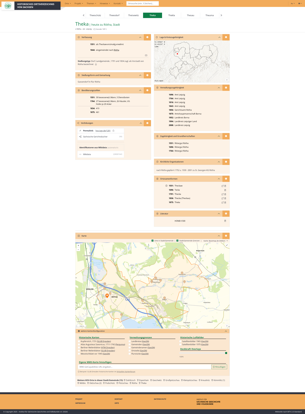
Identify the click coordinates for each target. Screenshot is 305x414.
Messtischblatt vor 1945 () (95, 353)
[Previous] (84, 15)
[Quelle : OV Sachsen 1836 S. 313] (225, 198)
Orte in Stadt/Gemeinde (163, 241)
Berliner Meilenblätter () (98, 347)
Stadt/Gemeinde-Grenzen (189, 241)
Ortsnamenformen (168, 178)
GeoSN (106, 353)
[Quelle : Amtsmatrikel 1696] (225, 190)
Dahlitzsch (130, 380)
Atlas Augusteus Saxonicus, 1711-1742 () (103, 344)
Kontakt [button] (117, 3)
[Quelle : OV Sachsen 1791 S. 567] (225, 194)
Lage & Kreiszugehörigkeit (171, 37)
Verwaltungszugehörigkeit (172, 87)
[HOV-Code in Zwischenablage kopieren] (95, 29)
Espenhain (144, 380)
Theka (143, 383)
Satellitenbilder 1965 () (195, 341)
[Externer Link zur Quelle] (222, 185)
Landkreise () (140, 341)
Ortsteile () (139, 350)
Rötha (116, 50)
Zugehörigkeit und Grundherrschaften (177, 136)
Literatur (164, 213)
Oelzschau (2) (95, 383)
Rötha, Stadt (112, 24)
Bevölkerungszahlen (91, 90)
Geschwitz (157, 380)
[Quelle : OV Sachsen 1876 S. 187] (225, 202)
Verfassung (87, 37)
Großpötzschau (172, 380)
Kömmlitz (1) (219, 380)
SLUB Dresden (103, 341)
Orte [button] (67, 3)
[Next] (221, 15)
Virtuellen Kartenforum (126, 371)
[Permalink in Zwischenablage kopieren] (113, 130)
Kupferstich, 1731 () (96, 341)
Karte (84, 236)
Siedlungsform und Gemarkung (96, 75)
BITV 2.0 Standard (294, 412)
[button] (225, 186)
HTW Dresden (108, 347)
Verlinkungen (87, 123)
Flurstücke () (140, 353)
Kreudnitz (205, 380)
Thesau (190, 15)
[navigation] (152, 15)
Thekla (171, 15)
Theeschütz (95, 15)
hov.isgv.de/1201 (103, 130)
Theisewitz (133, 15)
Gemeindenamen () (143, 347)
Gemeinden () (140, 344)
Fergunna (120, 344)
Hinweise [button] (104, 3)
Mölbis (83, 383)
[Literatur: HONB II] (225, 220)
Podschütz (110, 383)
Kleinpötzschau (190, 380)
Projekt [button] (78, 3)
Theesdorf (114, 15)
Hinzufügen (220, 367)
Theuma (210, 15)
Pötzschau (123, 383)
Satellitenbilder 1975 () (195, 344)
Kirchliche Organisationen (172, 161)
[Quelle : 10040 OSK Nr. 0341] (225, 185)
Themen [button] (91, 3)
